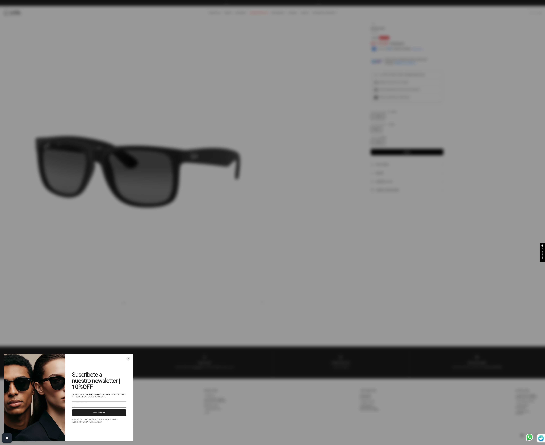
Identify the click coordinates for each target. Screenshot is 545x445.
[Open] (7, 438)
